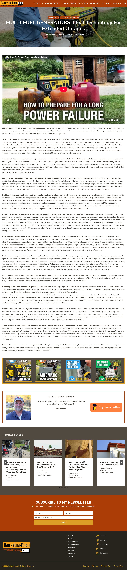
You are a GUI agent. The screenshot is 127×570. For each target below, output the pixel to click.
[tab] (59, 487)
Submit (63, 522)
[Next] (121, 462)
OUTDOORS (83, 3)
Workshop (72, 551)
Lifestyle (76, 17)
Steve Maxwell (50, 34)
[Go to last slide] (5, 462)
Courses (71, 538)
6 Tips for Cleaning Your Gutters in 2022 (109, 463)
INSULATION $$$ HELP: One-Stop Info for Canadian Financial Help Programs (79, 466)
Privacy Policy (106, 566)
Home (70, 535)
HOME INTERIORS (69, 3)
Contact (86, 566)
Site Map (95, 566)
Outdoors (71, 548)
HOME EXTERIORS (52, 3)
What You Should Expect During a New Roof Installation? (47, 465)
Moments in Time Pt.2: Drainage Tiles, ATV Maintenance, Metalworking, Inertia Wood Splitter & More (16, 467)
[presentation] (16, 449)
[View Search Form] (125, 3)
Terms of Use (118, 566)
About (70, 557)
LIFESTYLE (107, 3)
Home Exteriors (53, 17)
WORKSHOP (95, 3)
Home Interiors (66, 17)
